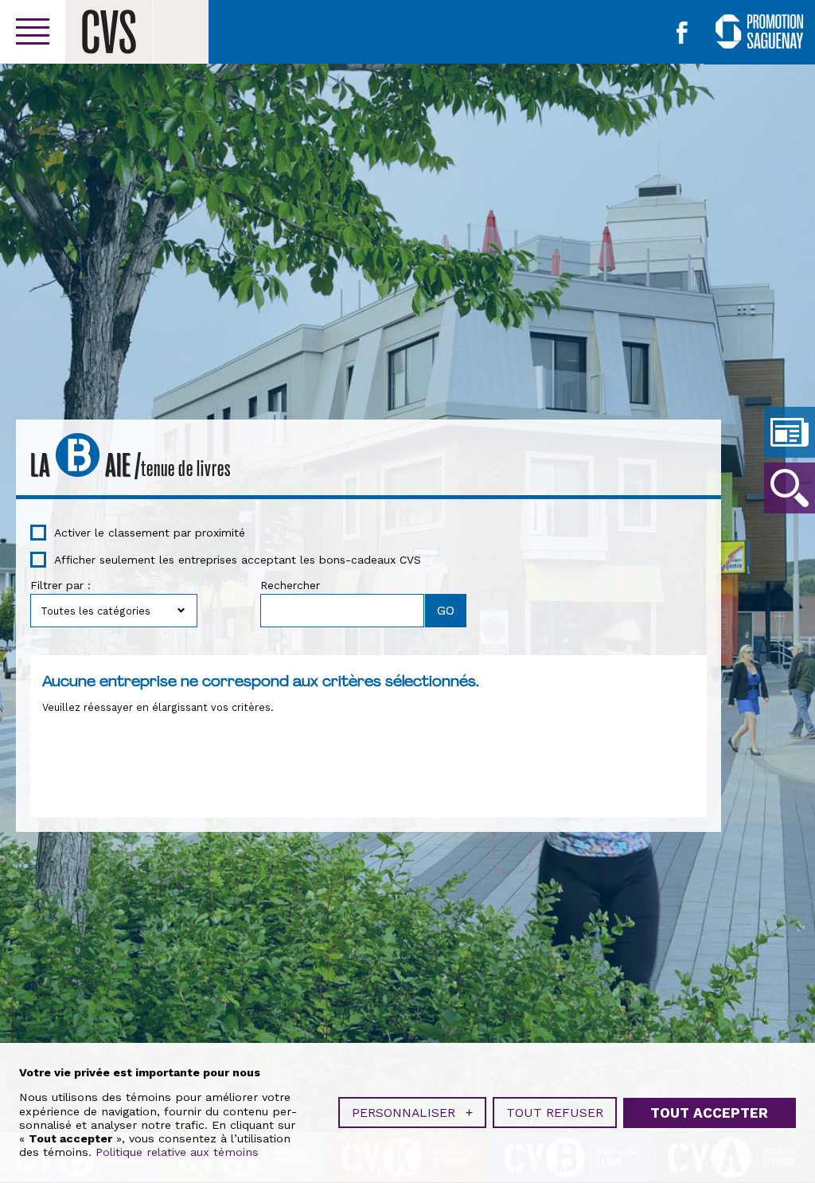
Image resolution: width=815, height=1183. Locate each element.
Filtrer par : (60, 585)
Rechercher (290, 585)
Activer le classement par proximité (149, 532)
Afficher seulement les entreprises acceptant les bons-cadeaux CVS (237, 559)
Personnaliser (412, 1112)
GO (789, 488)
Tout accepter (709, 1113)
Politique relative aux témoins (177, 1152)
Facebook (682, 32)
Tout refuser (554, 1112)
